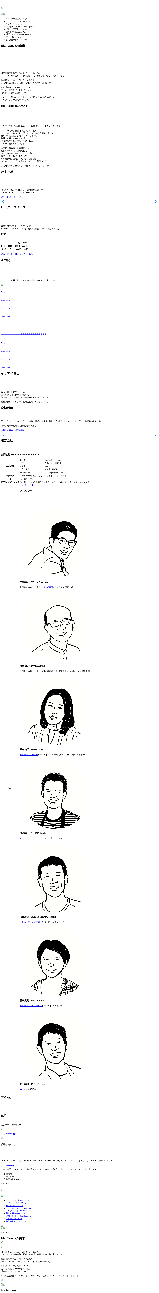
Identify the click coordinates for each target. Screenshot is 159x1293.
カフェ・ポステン (28, 838)
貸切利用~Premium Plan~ (16, 1213)
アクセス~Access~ (14, 1219)
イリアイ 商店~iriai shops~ (17, 1211)
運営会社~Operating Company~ (19, 1216)
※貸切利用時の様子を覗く (13, 430)
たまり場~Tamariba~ (14, 1206)
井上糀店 (24, 1089)
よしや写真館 (48, 587)
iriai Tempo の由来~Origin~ (17, 1200)
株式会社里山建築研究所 (31, 1006)
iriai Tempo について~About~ (18, 1203)
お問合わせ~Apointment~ (16, 1221)
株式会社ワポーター (29, 755)
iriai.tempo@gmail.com (10, 1165)
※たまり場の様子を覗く (12, 197)
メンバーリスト (27, 485)
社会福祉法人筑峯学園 (30, 922)
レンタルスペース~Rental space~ (20, 1208)
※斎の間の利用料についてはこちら (17, 254)
